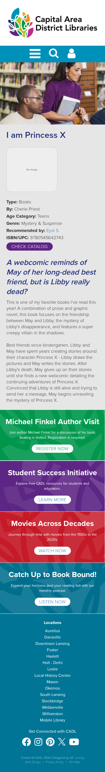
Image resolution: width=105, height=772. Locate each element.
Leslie (52, 669)
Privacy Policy (55, 762)
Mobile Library (52, 720)
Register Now (52, 448)
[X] (61, 739)
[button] (54, 55)
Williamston (52, 713)
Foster (52, 650)
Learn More (52, 500)
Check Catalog (29, 246)
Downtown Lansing (52, 643)
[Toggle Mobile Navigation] (36, 54)
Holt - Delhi (53, 662)
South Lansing (52, 694)
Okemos (52, 688)
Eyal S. (52, 230)
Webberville (52, 707)
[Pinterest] (50, 739)
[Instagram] (38, 739)
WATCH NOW (52, 551)
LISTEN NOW (52, 602)
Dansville (52, 637)
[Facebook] (26, 739)
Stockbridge (52, 701)
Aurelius (52, 630)
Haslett (52, 656)
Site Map (74, 762)
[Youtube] (74, 739)
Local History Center (52, 675)
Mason (52, 681)
